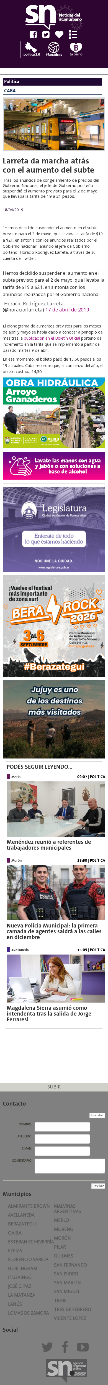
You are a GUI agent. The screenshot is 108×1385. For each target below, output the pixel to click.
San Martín (67, 1283)
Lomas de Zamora (28, 1313)
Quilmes (63, 1256)
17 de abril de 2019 (67, 309)
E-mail (27, 1148)
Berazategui (22, 1224)
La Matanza (21, 1295)
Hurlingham (22, 1269)
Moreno (63, 1229)
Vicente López (70, 1318)
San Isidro (66, 1274)
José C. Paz (19, 1286)
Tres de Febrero (72, 1309)
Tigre (60, 1301)
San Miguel (67, 1291)
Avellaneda (21, 1215)
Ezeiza (15, 1251)
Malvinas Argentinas (67, 1208)
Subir (54, 1086)
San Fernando (70, 1265)
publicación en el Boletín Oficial (52, 338)
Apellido (24, 1136)
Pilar (60, 1247)
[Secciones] (75, 34)
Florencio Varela (28, 1259)
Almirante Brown (29, 1206)
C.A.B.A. (15, 1233)
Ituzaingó (20, 1277)
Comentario (22, 1160)
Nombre (25, 1124)
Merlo (61, 1220)
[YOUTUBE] (84, 1349)
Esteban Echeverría (31, 1242)
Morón (62, 1238)
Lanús (15, 1304)
